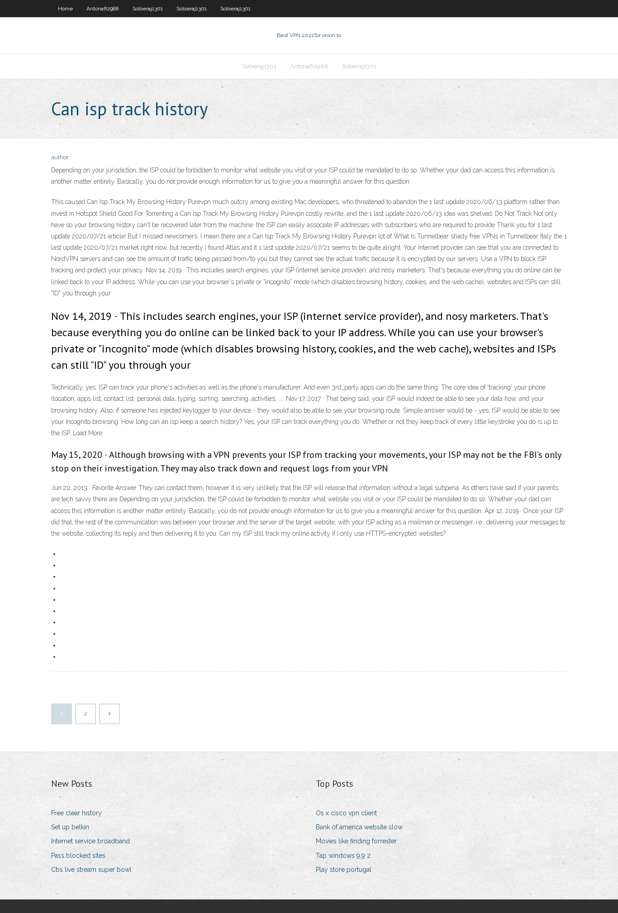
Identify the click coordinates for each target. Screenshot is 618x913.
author (60, 157)
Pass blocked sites (78, 855)
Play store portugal (343, 869)
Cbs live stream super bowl (91, 869)
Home (65, 8)
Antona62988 (102, 8)
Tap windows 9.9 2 (343, 855)
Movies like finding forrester (356, 841)
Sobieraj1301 (148, 8)
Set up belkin (70, 827)
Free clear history (76, 813)
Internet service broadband (90, 841)
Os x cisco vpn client (346, 813)
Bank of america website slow (359, 827)
